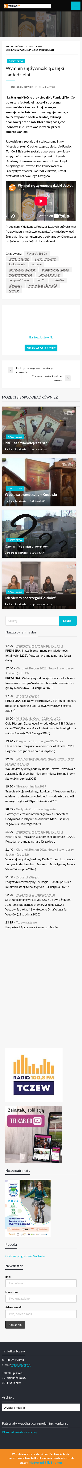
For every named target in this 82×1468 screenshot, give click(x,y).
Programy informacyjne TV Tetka (39, 645)
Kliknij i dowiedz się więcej (19, 1432)
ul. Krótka (58, 280)
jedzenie (37, 264)
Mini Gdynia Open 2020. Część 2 (38, 718)
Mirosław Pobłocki (20, 274)
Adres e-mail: (13, 1307)
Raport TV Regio (27, 696)
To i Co (41, 280)
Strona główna (15, 46)
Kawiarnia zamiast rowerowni (27, 546)
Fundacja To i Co (37, 253)
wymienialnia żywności (42, 285)
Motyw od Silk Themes (46, 1463)
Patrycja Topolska (49, 274)
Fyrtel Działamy (19, 259)
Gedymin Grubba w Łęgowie (36, 809)
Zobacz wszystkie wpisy (41, 347)
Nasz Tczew (35, 46)
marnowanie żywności (55, 269)
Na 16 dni (39, 1256)
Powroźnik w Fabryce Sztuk (35, 895)
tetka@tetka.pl (21, 1365)
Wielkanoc (15, 285)
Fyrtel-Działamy (45, 259)
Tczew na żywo (26, 922)
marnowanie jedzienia (22, 269)
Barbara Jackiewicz (16, 449)
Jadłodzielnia (17, 264)
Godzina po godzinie (18, 1256)
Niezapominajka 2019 (31, 786)
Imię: (8, 1276)
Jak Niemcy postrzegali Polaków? (30, 598)
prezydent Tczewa (19, 280)
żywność (14, 291)
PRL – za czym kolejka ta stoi (26, 443)
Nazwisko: (11, 1292)
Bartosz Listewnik (22, 86)
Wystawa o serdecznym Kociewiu (31, 494)
